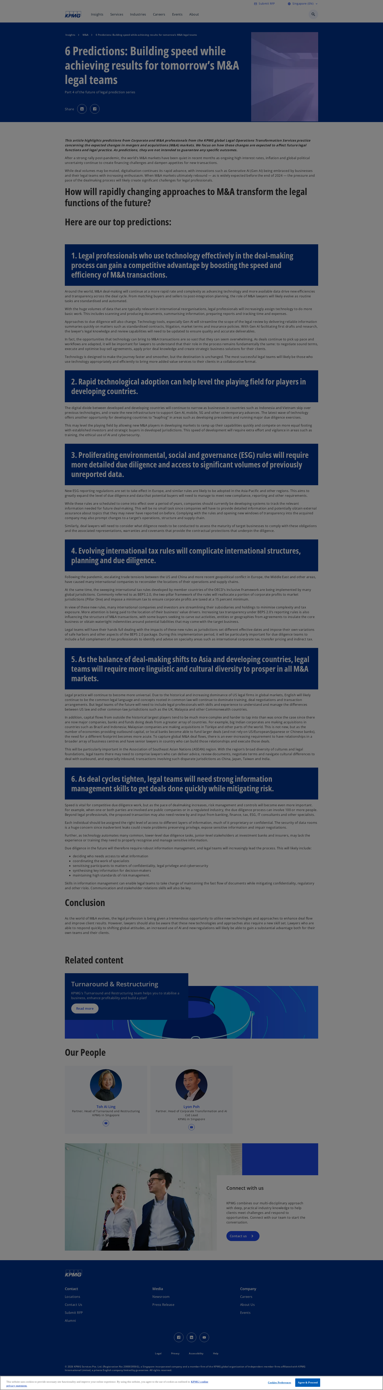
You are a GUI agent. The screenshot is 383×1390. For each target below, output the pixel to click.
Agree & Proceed (308, 1382)
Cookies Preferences (279, 1382)
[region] (191, 1383)
